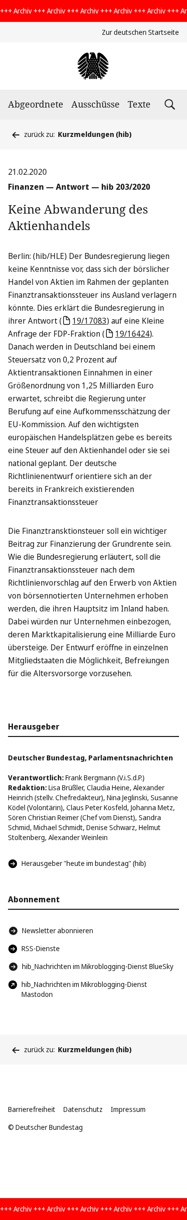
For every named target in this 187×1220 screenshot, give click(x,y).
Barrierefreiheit (31, 1109)
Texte (139, 104)
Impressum (128, 1109)
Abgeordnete (35, 104)
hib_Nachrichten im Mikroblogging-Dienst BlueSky (98, 966)
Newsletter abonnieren (57, 930)
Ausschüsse (95, 104)
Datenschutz (83, 1109)
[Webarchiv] (93, 66)
